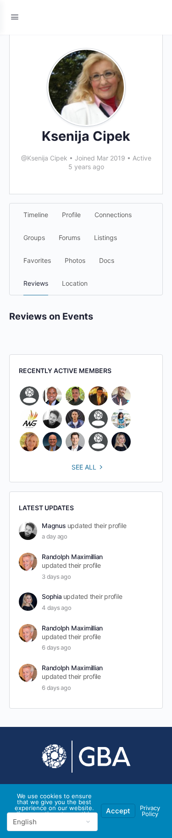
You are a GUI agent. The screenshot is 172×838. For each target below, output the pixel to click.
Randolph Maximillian (72, 556)
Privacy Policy (150, 810)
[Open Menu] (14, 17)
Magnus (54, 525)
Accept (118, 810)
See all (84, 467)
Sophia (52, 596)
